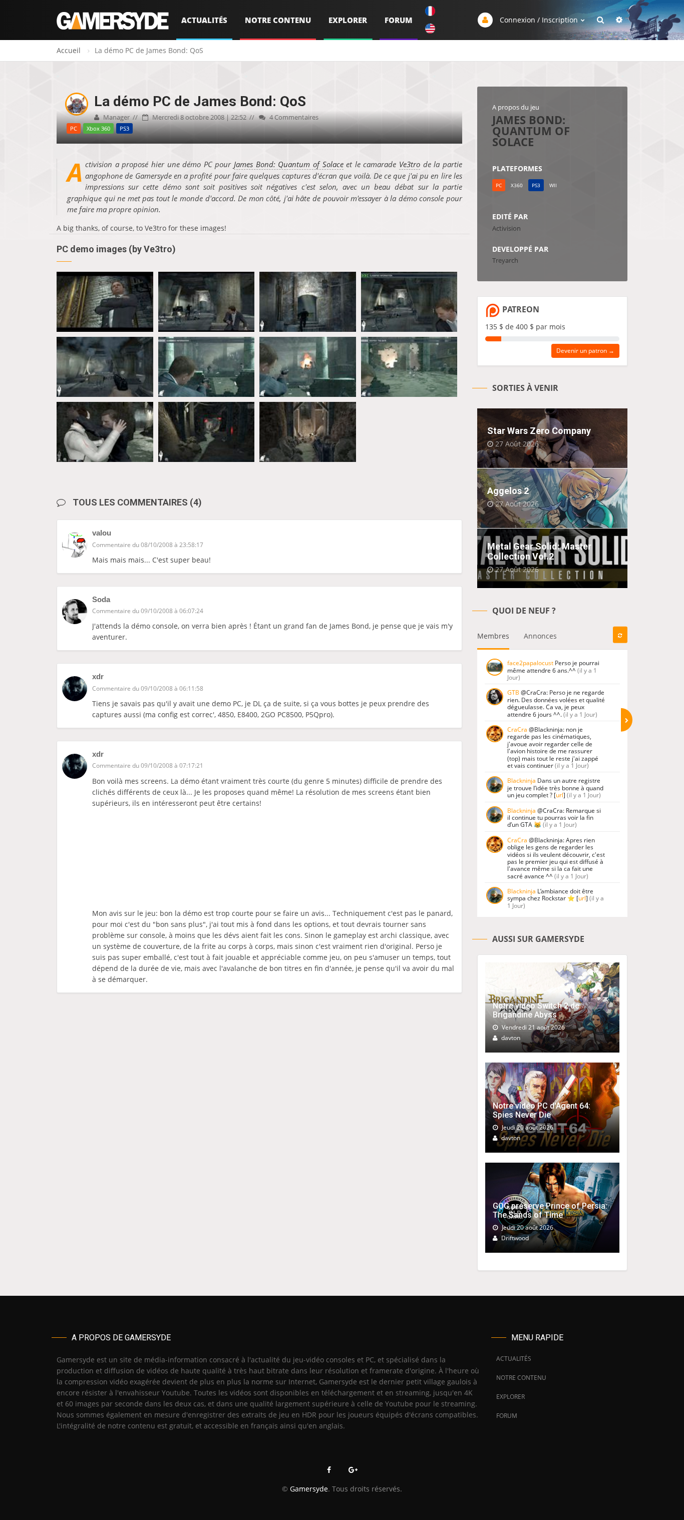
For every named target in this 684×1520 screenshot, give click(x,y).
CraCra (517, 729)
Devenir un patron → (585, 350)
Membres (493, 636)
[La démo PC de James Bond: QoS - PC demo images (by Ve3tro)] (105, 302)
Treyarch (505, 260)
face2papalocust (530, 663)
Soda (101, 599)
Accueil (69, 50)
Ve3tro (409, 164)
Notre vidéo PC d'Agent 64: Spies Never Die (541, 1110)
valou (101, 533)
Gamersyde (309, 1488)
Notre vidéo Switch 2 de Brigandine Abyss (536, 1010)
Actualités (204, 20)
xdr (98, 676)
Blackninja (521, 780)
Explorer (347, 20)
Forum (399, 20)
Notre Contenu (278, 20)
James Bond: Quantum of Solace (289, 164)
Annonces (540, 636)
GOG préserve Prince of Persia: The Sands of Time (550, 1210)
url (559, 795)
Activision (506, 228)
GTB (513, 692)
